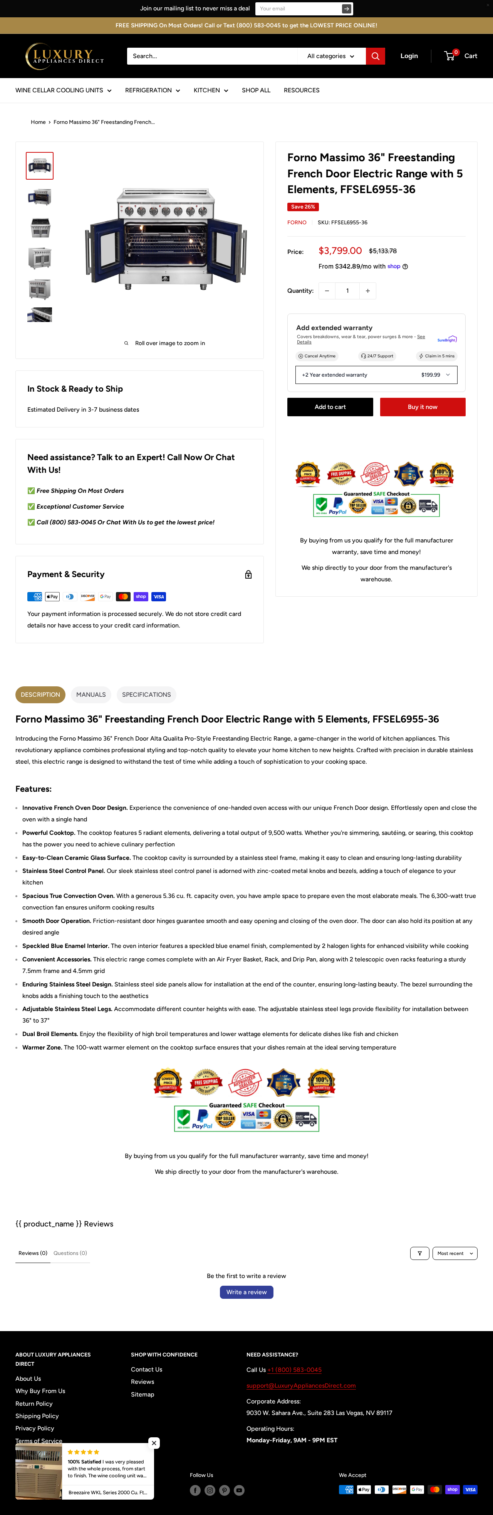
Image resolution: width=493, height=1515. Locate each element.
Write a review (246, 1292)
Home (38, 122)
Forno (297, 222)
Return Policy (34, 1403)
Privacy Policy (34, 1428)
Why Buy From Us (40, 1391)
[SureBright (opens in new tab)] (447, 339)
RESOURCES (302, 90)
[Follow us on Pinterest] (224, 1490)
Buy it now (423, 406)
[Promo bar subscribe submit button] (346, 8)
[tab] (40, 694)
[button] (154, 1443)
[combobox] (212, 56)
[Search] (375, 56)
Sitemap (142, 1394)
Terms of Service (38, 1441)
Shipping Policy (37, 1416)
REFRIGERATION (148, 90)
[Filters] (419, 1253)
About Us (28, 1378)
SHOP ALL (256, 90)
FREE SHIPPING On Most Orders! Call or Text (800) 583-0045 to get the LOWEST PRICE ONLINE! (246, 25)
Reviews (142, 1381)
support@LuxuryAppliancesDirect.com (301, 1385)
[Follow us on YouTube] (239, 1490)
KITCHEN (207, 90)
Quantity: (300, 290)
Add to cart (330, 406)
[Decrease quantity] (327, 291)
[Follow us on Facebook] (195, 1490)
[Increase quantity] (368, 291)
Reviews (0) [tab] (32, 1253)
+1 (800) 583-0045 (294, 1369)
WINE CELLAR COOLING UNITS (59, 90)
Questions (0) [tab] (70, 1253)
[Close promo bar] (488, 5)
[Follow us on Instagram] (210, 1490)
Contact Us (146, 1369)
